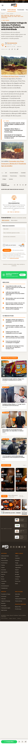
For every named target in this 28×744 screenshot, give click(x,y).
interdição (4, 175)
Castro (16, 555)
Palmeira (17, 560)
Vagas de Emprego (5, 601)
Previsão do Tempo (5, 594)
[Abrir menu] (2, 5)
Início (3, 13)
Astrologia (3, 605)
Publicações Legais (5, 607)
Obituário (3, 598)
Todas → (25, 465)
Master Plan (18, 606)
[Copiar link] (18, 49)
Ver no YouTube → (22, 496)
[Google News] (25, 547)
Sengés (17, 572)
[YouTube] (19, 547)
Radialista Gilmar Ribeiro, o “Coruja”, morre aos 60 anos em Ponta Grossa (13, 130)
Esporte (3, 574)
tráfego (4, 179)
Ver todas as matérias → (14, 212)
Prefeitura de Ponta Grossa (10, 76)
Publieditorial (4, 588)
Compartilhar (10, 741)
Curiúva (17, 579)
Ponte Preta (22, 175)
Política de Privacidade (20, 598)
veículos (11, 179)
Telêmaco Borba (19, 565)
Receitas (3, 603)
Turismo (3, 583)
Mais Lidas (3, 558)
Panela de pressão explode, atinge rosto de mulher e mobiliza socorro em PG (14, 124)
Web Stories (4, 610)
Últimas (3, 10)
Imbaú (16, 583)
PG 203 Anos (20, 10)
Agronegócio (4, 572)
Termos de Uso (18, 601)
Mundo (2, 579)
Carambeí (23, 172)
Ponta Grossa (11, 10)
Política (3, 565)
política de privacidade (14, 258)
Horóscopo (3, 596)
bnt (6, 172)
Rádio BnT (23, 1)
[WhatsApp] (9, 49)
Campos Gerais (17, 1)
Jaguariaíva (18, 567)
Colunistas (3, 581)
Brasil (2, 576)
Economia (3, 569)
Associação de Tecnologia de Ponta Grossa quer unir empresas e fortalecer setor (14, 136)
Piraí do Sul (17, 581)
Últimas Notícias (5, 555)
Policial (2, 567)
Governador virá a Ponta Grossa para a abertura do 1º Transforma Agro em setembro (13, 164)
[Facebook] (12, 49)
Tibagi (16, 562)
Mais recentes (5, 220)
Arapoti (17, 569)
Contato (17, 596)
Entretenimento (5, 585)
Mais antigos (14, 220)
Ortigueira (17, 576)
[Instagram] (23, 185)
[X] (15, 49)
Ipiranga (17, 574)
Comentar (19, 46)
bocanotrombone (14, 172)
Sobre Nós (17, 594)
